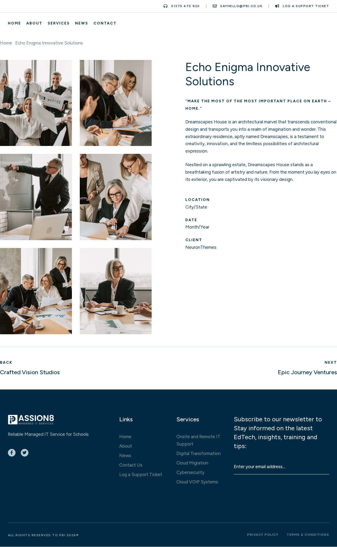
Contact (105, 23)
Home (14, 23)
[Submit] (319, 470)
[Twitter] (24, 453)
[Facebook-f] (12, 453)
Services (59, 23)
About (34, 23)
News (81, 23)
